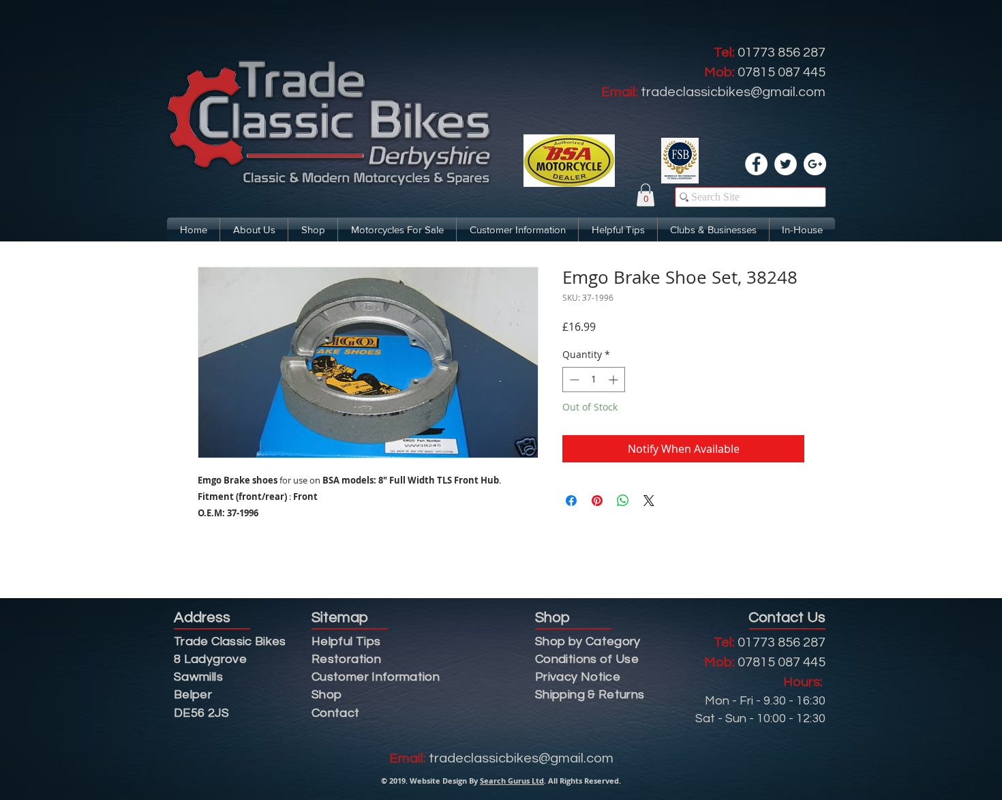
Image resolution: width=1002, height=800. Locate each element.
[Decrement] (572, 379)
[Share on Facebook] (571, 500)
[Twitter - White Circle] (785, 164)
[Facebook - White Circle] (756, 164)
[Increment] (614, 379)
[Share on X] (649, 500)
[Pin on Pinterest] (597, 500)
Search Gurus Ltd (512, 780)
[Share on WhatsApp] (623, 500)
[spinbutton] (593, 379)
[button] (645, 194)
